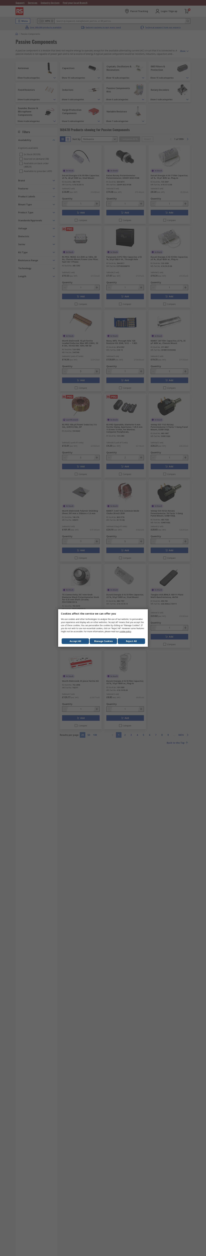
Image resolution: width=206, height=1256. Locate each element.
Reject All (131, 641)
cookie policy (125, 631)
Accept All (75, 641)
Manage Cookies (103, 641)
